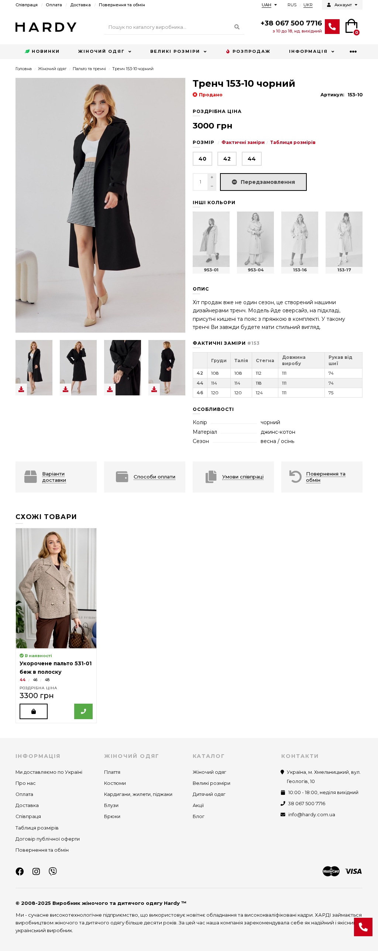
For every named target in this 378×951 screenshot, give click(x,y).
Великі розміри (175, 51)
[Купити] (34, 711)
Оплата (54, 4)
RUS (292, 4)
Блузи (111, 805)
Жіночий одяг (101, 51)
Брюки (112, 816)
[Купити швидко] (83, 711)
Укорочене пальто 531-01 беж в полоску (56, 667)
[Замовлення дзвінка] (363, 927)
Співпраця (27, 4)
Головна (24, 68)
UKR (308, 4)
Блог (199, 816)
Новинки (46, 51)
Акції (198, 805)
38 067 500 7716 (306, 803)
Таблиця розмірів (293, 142)
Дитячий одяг (209, 794)
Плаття (112, 772)
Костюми (115, 783)
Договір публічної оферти (48, 839)
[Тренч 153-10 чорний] (34, 367)
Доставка (80, 4)
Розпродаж (252, 51)
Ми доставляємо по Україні (49, 772)
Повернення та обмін (122, 4)
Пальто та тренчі (89, 68)
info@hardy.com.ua (311, 814)
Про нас (26, 783)
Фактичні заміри (243, 142)
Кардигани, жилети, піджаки (138, 794)
